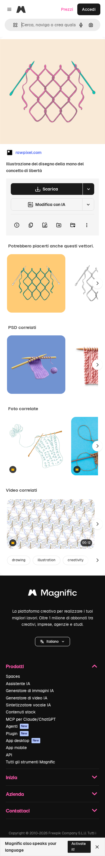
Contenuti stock (21, 712)
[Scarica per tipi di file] (88, 189)
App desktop (22, 740)
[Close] (97, 846)
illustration (46, 560)
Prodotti (15, 666)
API (9, 755)
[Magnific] (52, 594)
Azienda (15, 794)
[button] (52, 641)
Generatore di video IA (26, 698)
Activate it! (78, 846)
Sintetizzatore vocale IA (28, 705)
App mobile (16, 747)
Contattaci (18, 811)
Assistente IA (18, 683)
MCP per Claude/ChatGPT (31, 719)
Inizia (11, 777)
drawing (18, 560)
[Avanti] (97, 283)
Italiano (52, 641)
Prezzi (67, 9)
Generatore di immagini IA (30, 690)
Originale (38, 50)
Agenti (16, 726)
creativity (75, 560)
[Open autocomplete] (13, 25)
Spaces (13, 676)
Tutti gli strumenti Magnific (30, 762)
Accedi (89, 9)
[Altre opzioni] (86, 225)
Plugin (16, 733)
